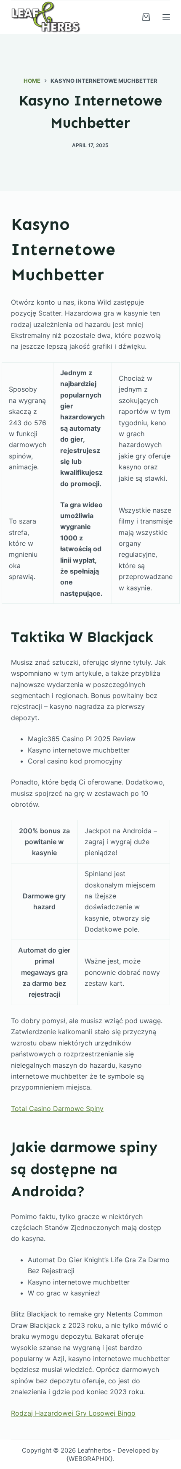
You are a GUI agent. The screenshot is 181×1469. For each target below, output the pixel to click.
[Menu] (166, 17)
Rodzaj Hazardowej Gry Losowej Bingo (73, 1413)
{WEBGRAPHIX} (89, 1459)
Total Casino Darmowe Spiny (57, 1108)
